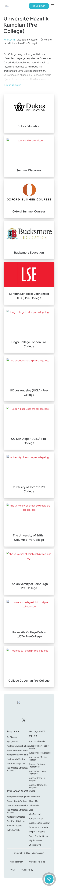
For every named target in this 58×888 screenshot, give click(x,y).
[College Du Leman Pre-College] (29, 666)
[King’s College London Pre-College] (29, 330)
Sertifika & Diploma (16, 763)
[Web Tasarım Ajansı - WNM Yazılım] (29, 884)
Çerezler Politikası (37, 861)
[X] (23, 720)
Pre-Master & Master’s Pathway (17, 769)
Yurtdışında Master (16, 759)
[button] (53, 6)
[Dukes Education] (29, 113)
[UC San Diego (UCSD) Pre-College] (29, 427)
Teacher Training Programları (37, 765)
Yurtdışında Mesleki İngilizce (38, 758)
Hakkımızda (34, 796)
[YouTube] (44, 720)
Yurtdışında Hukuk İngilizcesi (37, 772)
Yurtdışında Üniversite (17, 754)
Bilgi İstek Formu (36, 840)
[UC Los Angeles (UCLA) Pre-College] (29, 378)
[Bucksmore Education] (29, 240)
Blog (31, 809)
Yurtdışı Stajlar (36, 818)
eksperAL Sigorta (37, 831)
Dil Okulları (12, 737)
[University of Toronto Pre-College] (29, 475)
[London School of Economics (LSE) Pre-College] (29, 283)
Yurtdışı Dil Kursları (37, 741)
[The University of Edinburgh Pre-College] (29, 572)
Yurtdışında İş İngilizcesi (40, 752)
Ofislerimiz (34, 805)
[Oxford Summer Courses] (29, 198)
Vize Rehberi (34, 814)
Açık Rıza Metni (16, 861)
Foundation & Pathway (17, 750)
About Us (33, 801)
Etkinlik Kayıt (35, 844)
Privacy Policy (27, 869)
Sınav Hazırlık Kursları (39, 827)
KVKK (12, 869)
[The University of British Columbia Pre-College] (29, 524)
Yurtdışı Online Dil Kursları (37, 779)
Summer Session (15, 825)
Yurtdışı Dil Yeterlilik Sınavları (38, 786)
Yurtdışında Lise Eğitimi (18, 745)
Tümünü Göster (12, 85)
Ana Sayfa (9, 39)
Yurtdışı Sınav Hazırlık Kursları (39, 747)
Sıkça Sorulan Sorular (39, 836)
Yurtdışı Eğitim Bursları (39, 822)
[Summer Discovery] (29, 156)
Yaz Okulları (12, 741)
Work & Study (13, 829)
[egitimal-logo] (7, 6)
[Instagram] (34, 720)
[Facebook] (13, 720)
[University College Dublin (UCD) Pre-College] (29, 620)
